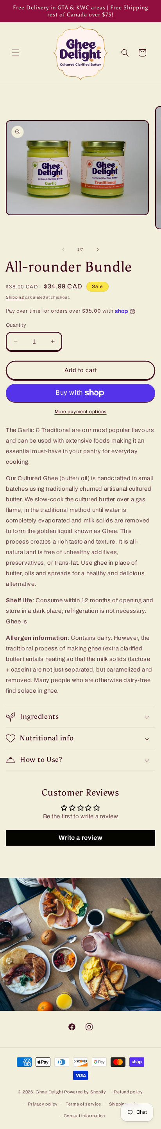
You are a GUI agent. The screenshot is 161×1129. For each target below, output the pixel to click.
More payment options (81, 411)
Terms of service (83, 1104)
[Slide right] (97, 249)
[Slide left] (63, 249)
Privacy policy (43, 1104)
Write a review (80, 837)
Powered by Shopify (85, 1091)
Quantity (16, 325)
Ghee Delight (49, 1091)
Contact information (84, 1115)
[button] (15, 52)
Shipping (15, 297)
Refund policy (128, 1091)
